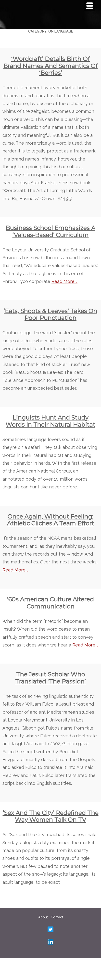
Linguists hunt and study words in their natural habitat (50, 421)
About (43, 917)
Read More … (64, 281)
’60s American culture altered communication (50, 603)
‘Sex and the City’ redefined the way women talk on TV (51, 816)
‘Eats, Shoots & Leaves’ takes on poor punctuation (50, 314)
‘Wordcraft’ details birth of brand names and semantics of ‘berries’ (50, 65)
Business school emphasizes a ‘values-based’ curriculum (50, 231)
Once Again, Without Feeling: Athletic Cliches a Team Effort (50, 520)
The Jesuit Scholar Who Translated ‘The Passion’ (50, 678)
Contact (57, 917)
